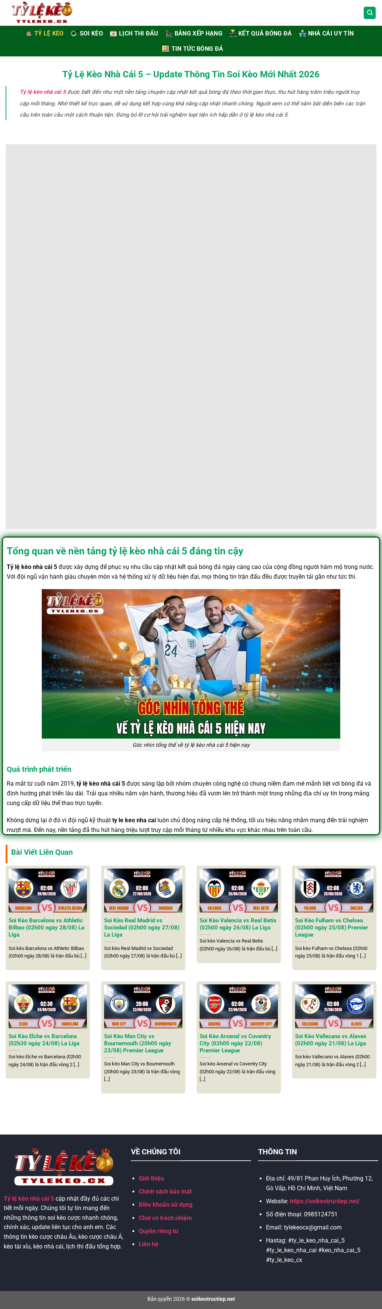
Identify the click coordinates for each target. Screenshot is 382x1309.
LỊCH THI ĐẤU (139, 33)
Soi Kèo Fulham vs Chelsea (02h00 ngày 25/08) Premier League (331, 927)
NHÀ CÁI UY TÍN (331, 33)
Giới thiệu (151, 1178)
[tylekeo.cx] (51, 13)
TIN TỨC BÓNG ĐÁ (197, 48)
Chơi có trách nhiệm (165, 1218)
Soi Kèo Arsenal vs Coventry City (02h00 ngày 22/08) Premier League (235, 1043)
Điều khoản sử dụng (165, 1204)
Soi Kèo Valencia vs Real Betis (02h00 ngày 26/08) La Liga (238, 924)
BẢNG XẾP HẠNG (198, 33)
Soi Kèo (91, 33)
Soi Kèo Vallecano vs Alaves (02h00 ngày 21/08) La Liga (330, 1040)
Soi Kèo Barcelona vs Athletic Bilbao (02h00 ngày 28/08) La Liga (46, 927)
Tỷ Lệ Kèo (49, 33)
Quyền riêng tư (158, 1231)
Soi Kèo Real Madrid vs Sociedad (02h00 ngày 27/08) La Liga (141, 927)
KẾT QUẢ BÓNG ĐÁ (265, 33)
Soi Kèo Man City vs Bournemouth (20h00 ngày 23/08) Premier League (137, 1043)
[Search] (370, 13)
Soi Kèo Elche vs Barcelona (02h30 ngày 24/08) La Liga (44, 1040)
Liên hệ (149, 1244)
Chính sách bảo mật (165, 1191)
